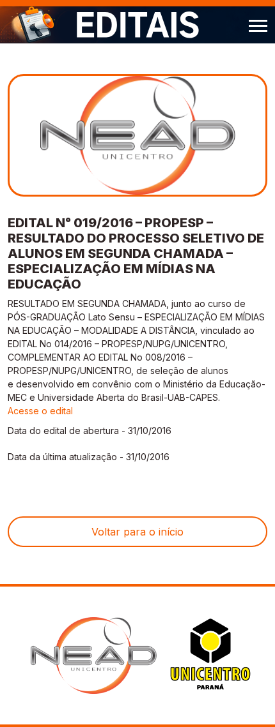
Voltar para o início (137, 531)
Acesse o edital (40, 410)
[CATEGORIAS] (258, 24)
